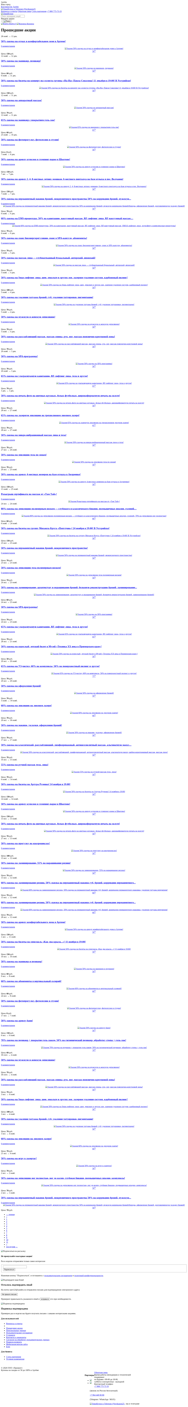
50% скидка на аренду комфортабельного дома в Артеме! (33, 922)
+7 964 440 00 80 (97, 1395)
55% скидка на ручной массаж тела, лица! (24, 764)
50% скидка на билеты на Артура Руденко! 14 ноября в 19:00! (35, 784)
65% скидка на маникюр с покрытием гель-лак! (28, 120)
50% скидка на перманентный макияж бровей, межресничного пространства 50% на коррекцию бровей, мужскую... (66, 198)
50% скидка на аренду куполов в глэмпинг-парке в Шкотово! (35, 159)
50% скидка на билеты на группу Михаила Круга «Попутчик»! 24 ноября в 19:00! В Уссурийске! (55, 528)
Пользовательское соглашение (19, 1333)
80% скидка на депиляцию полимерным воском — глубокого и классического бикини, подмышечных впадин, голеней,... (69, 508)
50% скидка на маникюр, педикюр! (21, 61)
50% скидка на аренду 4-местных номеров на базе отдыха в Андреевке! (41, 474)
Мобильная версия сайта (17, 1344)
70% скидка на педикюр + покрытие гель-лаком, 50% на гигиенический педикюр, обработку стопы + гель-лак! (63, 1040)
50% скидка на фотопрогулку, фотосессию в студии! (30, 139)
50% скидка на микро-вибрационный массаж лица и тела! (33, 435)
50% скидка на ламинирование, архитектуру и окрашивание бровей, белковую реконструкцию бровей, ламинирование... (69, 587)
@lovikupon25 (29, 9)
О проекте (10, 1335)
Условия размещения (15, 1359)
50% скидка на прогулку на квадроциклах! (25, 843)
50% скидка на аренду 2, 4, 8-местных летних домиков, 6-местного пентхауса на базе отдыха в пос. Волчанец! (62, 179)
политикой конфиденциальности (88, 1275)
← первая (10, 1214)
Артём (16, 7)
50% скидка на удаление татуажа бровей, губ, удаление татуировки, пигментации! (47, 297)
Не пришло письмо (9, 1294)
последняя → (12, 1247)
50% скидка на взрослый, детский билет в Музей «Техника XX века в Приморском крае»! (51, 646)
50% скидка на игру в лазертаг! (19, 1158)
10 (7, 1240)
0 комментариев (8, 46)
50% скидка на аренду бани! (17, 1020)
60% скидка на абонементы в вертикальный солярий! (31, 981)
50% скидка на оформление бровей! (21, 686)
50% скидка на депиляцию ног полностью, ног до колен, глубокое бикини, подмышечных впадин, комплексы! (63, 1178)
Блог (8, 1347)
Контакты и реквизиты (16, 1337)
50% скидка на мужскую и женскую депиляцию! (28, 317)
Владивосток (6, 7)
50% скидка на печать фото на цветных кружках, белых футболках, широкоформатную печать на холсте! (60, 395)
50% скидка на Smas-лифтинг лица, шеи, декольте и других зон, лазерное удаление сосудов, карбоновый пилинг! (64, 277)
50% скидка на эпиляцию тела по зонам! (24, 454)
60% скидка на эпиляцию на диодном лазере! (26, 705)
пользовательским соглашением (58, 1275)
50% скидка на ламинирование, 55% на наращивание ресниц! (36, 863)
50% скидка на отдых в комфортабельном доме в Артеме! (33, 41)
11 (7, 1242)
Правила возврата (14, 1342)
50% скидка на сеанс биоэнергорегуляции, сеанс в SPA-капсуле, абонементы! (44, 238)
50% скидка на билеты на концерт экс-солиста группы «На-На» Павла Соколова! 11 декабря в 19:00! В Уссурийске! (66, 80)
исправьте (45, 1299)
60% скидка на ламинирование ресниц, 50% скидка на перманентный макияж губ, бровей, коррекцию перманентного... (68, 882)
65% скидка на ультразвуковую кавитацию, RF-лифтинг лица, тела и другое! (44, 376)
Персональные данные (16, 1330)
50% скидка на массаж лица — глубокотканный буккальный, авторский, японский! (48, 257)
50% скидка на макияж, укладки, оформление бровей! (31, 725)
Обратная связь (24, 11)
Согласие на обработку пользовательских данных (27, 1340)
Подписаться (9, 1269)
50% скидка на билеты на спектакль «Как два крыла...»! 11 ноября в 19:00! (43, 941)
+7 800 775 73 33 (101, 1386)
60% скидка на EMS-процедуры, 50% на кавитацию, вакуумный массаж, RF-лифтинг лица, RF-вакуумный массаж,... (67, 218)
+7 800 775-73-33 (54, 11)
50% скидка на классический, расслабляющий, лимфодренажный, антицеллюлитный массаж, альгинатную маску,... (66, 745)
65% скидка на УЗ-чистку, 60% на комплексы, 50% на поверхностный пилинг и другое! (50, 666)
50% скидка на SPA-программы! (19, 356)
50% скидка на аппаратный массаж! (21, 100)
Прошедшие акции (14, 1328)
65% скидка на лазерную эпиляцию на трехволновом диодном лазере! (40, 415)
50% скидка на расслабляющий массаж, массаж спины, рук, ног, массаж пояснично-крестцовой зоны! (58, 336)
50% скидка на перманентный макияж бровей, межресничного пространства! (44, 548)
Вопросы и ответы (9, 11)
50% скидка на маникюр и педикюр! (21, 961)
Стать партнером (39, 11)
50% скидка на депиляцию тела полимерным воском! (31, 567)
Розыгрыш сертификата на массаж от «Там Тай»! (29, 494)
